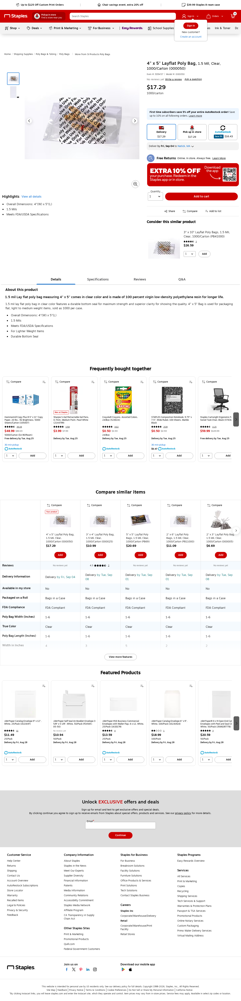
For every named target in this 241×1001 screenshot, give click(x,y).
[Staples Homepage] (16, 16)
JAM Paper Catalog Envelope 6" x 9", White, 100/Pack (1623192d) (169, 722)
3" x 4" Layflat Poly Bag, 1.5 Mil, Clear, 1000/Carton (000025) (100, 538)
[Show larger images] (135, 184)
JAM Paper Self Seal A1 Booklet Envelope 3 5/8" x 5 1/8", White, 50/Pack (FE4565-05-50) (74, 724)
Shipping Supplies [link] (23, 54)
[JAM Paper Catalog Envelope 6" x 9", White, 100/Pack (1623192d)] (172, 704)
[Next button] (135, 121)
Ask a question (193, 79)
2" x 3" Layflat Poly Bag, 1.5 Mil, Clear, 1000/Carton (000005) (220, 538)
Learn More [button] (219, 158)
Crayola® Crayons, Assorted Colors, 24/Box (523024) (120, 419)
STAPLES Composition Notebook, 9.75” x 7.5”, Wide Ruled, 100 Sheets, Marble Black (171, 420)
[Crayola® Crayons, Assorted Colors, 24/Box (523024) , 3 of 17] (123, 400)
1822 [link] (116, 427)
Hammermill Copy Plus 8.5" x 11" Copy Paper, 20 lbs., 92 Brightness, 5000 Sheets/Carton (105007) (24, 420)
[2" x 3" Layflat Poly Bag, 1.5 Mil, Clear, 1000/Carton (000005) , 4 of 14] (220, 521)
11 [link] (17, 731)
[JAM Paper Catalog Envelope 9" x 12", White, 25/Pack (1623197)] (25, 704)
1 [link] (163, 731)
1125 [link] (214, 427)
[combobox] (123, 16)
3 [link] (212, 731)
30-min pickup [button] (12, 444)
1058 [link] (67, 427)
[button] (172, 16)
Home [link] (7, 54)
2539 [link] (165, 427)
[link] (40, 4)
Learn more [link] (195, 116)
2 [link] (196, 241)
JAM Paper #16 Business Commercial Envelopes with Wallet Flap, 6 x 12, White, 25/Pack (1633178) (123, 724)
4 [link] (115, 731)
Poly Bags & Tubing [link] (46, 54)
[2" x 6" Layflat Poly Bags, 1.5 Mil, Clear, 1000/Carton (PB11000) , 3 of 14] (180, 521)
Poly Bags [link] (64, 54)
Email (90, 821)
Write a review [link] (173, 79)
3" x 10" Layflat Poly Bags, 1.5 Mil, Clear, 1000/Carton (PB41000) (207, 234)
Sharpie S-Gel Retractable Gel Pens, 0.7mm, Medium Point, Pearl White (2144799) (71, 420)
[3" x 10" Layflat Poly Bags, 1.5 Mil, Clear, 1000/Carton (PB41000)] (164, 248)
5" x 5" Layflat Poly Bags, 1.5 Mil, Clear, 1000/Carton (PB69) (138, 538)
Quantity (155, 191)
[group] (25, 419)
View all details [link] (31, 196)
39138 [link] (19, 427)
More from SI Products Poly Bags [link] (92, 54)
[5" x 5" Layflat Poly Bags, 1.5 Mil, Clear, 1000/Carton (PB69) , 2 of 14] (140, 521)
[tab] (56, 279)
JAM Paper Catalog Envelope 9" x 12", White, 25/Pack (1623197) (22, 722)
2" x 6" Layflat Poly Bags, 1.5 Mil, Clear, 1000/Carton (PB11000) (180, 538)
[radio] (161, 132)
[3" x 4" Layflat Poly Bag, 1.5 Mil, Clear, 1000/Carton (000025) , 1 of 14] (100, 521)
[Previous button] (29, 121)
